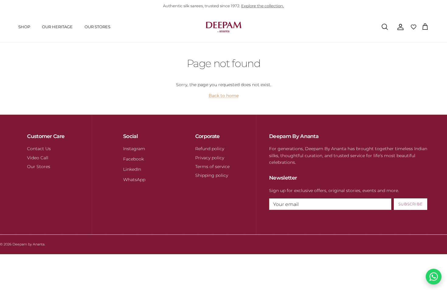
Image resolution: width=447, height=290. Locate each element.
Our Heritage (57, 26)
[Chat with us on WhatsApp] (434, 277)
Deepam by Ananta (28, 244)
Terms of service (212, 166)
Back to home (224, 95)
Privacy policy (209, 157)
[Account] (399, 27)
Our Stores (97, 26)
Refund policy (209, 148)
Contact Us (39, 148)
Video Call (37, 157)
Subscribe (410, 204)
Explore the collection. (262, 5)
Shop (24, 26)
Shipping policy (211, 175)
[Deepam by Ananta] (223, 27)
